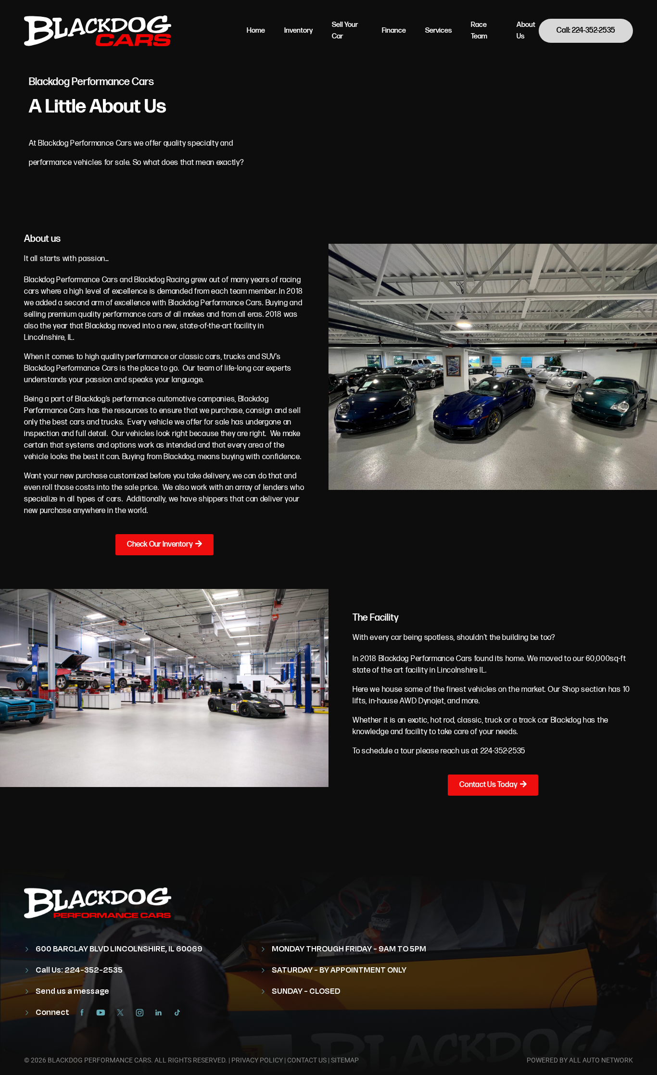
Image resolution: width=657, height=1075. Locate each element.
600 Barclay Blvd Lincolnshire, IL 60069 (118, 949)
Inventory (298, 30)
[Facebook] (84, 1012)
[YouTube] (103, 1012)
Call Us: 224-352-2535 (78, 970)
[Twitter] (122, 1012)
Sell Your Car (345, 30)
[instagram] (142, 1012)
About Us (526, 30)
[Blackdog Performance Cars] (97, 31)
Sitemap (345, 1060)
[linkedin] (160, 1012)
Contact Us (307, 1060)
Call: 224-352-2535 (585, 30)
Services (438, 30)
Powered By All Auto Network (580, 1060)
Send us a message (71, 991)
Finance (394, 30)
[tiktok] (179, 1012)
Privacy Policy (257, 1060)
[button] (164, 544)
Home (256, 30)
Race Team (479, 30)
